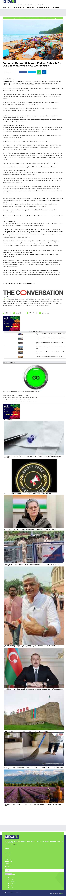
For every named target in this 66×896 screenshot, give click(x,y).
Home (4, 7)
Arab (20, 18)
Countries (47, 7)
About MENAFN (8, 859)
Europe (13, 18)
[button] (38, 5)
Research (39, 7)
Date (5, 71)
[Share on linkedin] (44, 72)
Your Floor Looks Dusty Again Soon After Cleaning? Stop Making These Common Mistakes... (33, 767)
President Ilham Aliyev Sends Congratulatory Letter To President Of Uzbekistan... (33, 689)
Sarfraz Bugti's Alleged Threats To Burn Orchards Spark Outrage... (28, 493)
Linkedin (12, 885)
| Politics (38, 18)
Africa (31, 18)
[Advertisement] (26, 12)
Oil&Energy (54, 18)
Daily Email (12, 883)
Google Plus (13, 881)
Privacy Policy (8, 854)
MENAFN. (12, 892)
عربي (35, 5)
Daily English (9, 865)
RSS (11, 887)
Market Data (30, 7)
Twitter (12, 879)
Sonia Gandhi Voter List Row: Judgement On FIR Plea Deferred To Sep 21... (31, 529)
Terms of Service (8, 852)
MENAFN (6, 81)
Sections (55, 7)
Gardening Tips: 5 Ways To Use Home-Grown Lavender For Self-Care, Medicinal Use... (33, 805)
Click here (14, 845)
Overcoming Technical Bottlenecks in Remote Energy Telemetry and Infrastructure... (20, 397)
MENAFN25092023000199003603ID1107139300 (19, 283)
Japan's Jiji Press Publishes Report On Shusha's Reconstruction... (27, 731)
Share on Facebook (23, 72)
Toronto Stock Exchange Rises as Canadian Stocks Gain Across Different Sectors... (20, 401)
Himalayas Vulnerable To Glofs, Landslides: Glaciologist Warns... (50, 356)
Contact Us (7, 855)
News (9, 7)
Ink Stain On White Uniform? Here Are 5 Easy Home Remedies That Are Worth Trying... (33, 457)
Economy (46, 18)
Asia (25, 18)
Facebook (12, 877)
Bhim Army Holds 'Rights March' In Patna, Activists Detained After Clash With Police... (32, 564)
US (6, 18)
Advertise (7, 857)
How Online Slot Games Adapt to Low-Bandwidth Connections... (16, 395)
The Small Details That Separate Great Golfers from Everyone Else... (17, 399)
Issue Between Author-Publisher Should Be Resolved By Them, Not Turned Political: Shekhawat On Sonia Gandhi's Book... (31, 646)
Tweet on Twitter (32, 72)
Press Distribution (19, 7)
